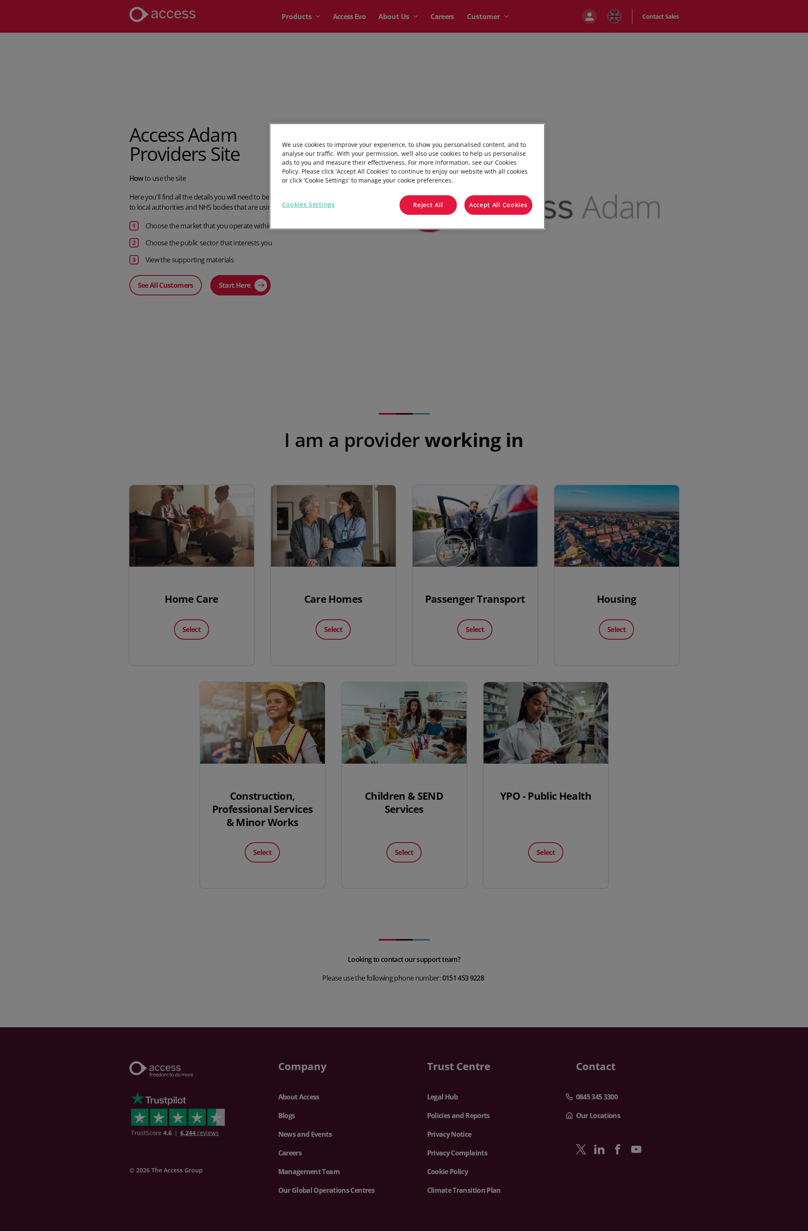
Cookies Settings (308, 204)
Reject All (428, 205)
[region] (407, 176)
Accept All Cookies (498, 205)
